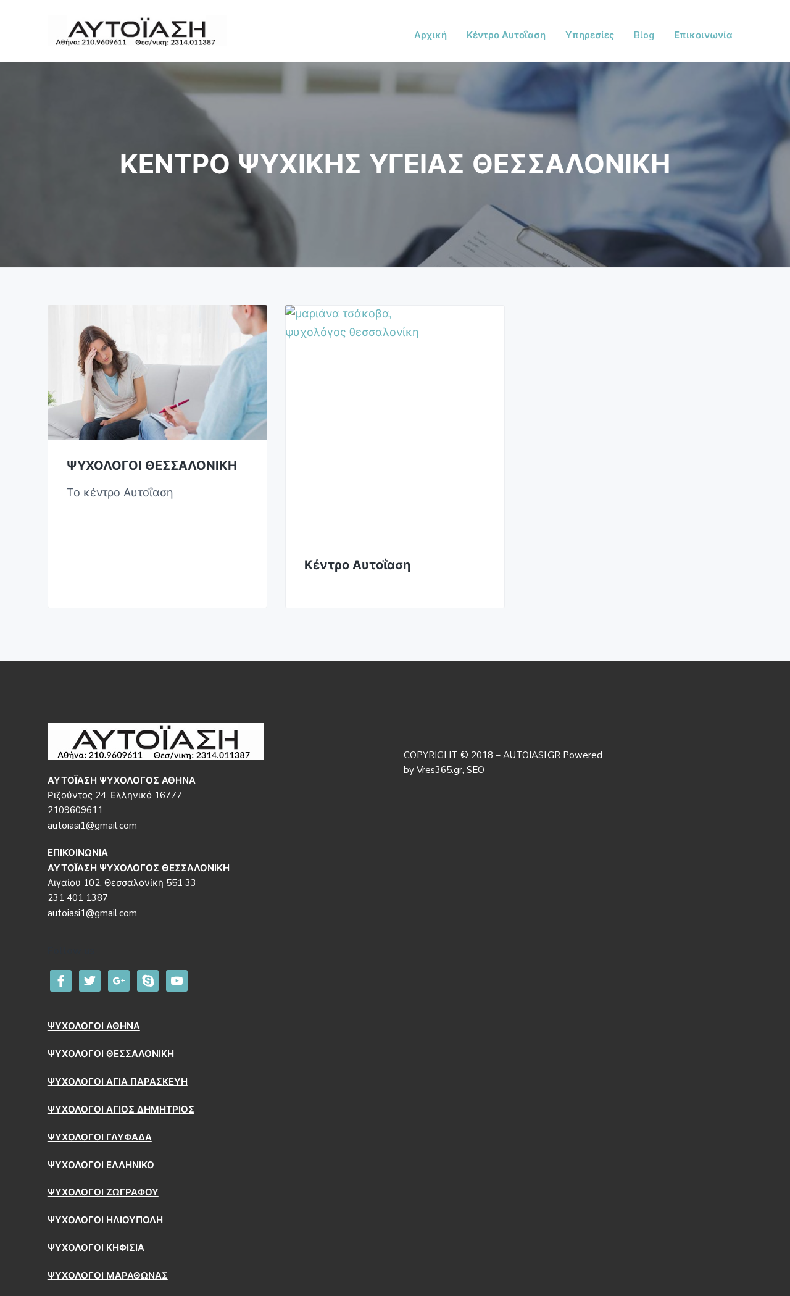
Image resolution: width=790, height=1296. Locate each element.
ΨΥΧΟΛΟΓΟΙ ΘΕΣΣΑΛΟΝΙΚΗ (152, 466)
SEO (475, 770)
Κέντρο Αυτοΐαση (357, 566)
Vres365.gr (439, 770)
